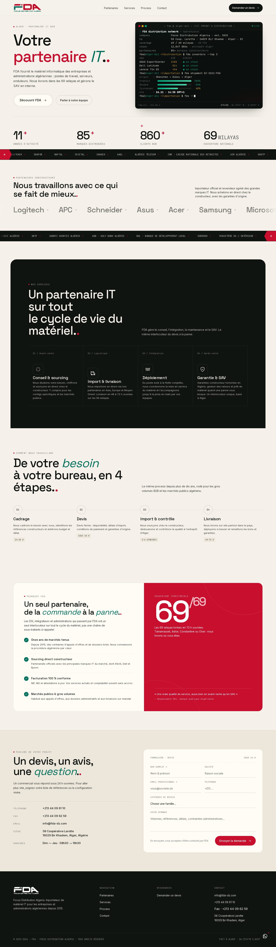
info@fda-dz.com (55, 823)
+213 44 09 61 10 (54, 808)
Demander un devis (243, 7)
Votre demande (158, 812)
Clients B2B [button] (148, 144)
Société (209, 767)
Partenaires (111, 8)
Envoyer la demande (232, 840)
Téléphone (210, 782)
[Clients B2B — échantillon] (4, 154)
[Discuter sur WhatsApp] (265, 936)
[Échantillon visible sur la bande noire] (142, 125)
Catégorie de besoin (162, 797)
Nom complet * (158, 767)
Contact (162, 8)
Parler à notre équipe (74, 100)
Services (129, 8)
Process (146, 8)
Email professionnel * (163, 782)
